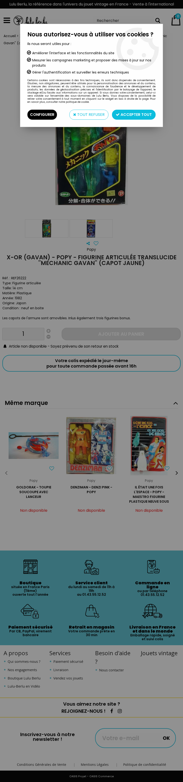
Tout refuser (90, 114)
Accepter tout (136, 114)
